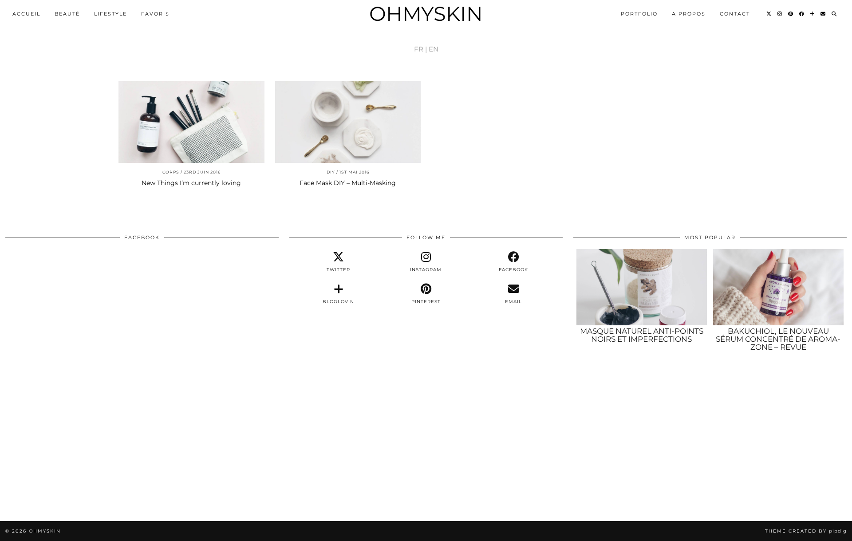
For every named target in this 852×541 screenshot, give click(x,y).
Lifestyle (110, 14)
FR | (420, 49)
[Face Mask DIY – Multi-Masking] (348, 122)
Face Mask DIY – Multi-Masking (348, 183)
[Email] (823, 13)
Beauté (67, 14)
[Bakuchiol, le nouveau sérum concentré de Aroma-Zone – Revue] (778, 287)
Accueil (26, 14)
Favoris (155, 14)
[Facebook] (802, 13)
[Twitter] (769, 13)
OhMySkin (426, 14)
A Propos (689, 14)
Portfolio (639, 14)
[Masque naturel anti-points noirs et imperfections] (641, 287)
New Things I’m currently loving (191, 183)
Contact (735, 14)
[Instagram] (780, 13)
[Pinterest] (791, 13)
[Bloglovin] (812, 13)
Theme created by (806, 531)
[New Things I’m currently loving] (191, 122)
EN (433, 49)
